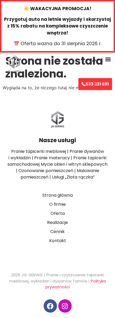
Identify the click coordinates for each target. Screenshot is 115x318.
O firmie (57, 204)
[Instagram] (65, 306)
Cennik (57, 231)
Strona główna (57, 195)
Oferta (58, 213)
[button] (107, 59)
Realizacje (57, 222)
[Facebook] (50, 306)
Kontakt (57, 241)
